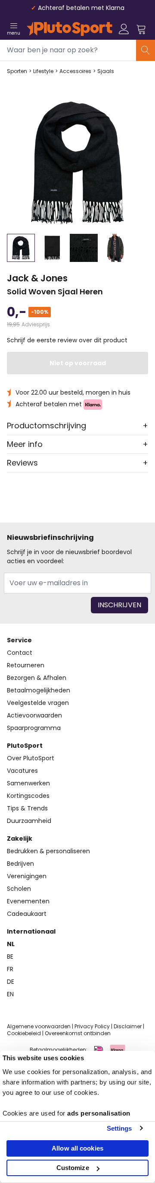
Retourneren (25, 665)
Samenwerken (28, 783)
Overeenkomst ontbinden (78, 1033)
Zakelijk (19, 838)
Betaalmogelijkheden (38, 690)
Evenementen (28, 901)
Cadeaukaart (26, 913)
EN (10, 994)
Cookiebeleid (24, 1033)
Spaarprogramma (34, 728)
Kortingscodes (28, 795)
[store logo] (69, 29)
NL (11, 944)
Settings (119, 1128)
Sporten (17, 71)
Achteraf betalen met (50, 404)
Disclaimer (128, 1026)
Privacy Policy (92, 1026)
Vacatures (22, 770)
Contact (19, 652)
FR (10, 969)
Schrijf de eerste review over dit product (67, 340)
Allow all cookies (77, 1148)
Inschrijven (119, 605)
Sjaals (105, 71)
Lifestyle (43, 71)
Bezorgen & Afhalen (36, 677)
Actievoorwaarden (34, 715)
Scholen (19, 888)
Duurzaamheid (29, 820)
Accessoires (75, 71)
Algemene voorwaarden (39, 1026)
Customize (72, 1167)
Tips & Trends (27, 808)
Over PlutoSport (30, 758)
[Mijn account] (124, 29)
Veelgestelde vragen (38, 702)
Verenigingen (26, 876)
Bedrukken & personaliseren (48, 851)
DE (10, 981)
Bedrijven (20, 863)
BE (10, 956)
